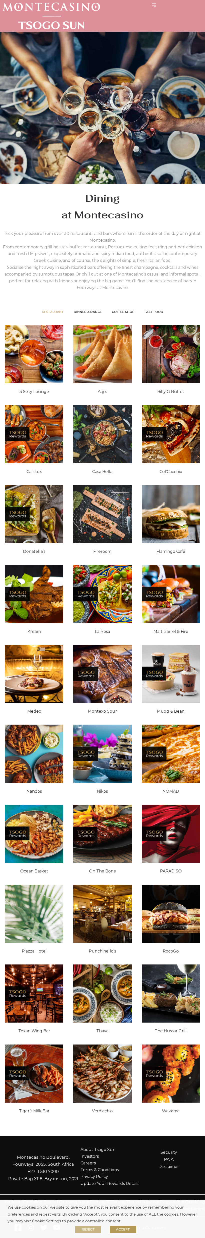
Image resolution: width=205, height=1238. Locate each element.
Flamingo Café (170, 551)
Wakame (171, 1111)
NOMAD (170, 791)
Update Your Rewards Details (109, 1183)
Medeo (34, 711)
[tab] (53, 312)
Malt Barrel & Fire (171, 631)
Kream (34, 631)
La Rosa (102, 631)
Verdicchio (102, 1111)
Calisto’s (34, 471)
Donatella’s (34, 551)
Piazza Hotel (34, 951)
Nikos (102, 791)
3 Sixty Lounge (34, 391)
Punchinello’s (102, 951)
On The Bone (102, 871)
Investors (89, 1156)
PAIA (169, 1159)
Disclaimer (168, 1166)
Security (168, 1152)
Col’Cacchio (171, 471)
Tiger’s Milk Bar (34, 1111)
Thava (102, 1031)
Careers (88, 1163)
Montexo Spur (102, 711)
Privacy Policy (94, 1176)
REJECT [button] (88, 1229)
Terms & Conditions (99, 1169)
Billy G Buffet (170, 391)
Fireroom (102, 551)
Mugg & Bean (170, 711)
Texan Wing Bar (34, 1031)
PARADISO (171, 871)
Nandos (34, 791)
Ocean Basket (34, 871)
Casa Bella (102, 471)
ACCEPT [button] (123, 1229)
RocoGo (171, 951)
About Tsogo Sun (98, 1149)
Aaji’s (102, 391)
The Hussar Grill (171, 1031)
